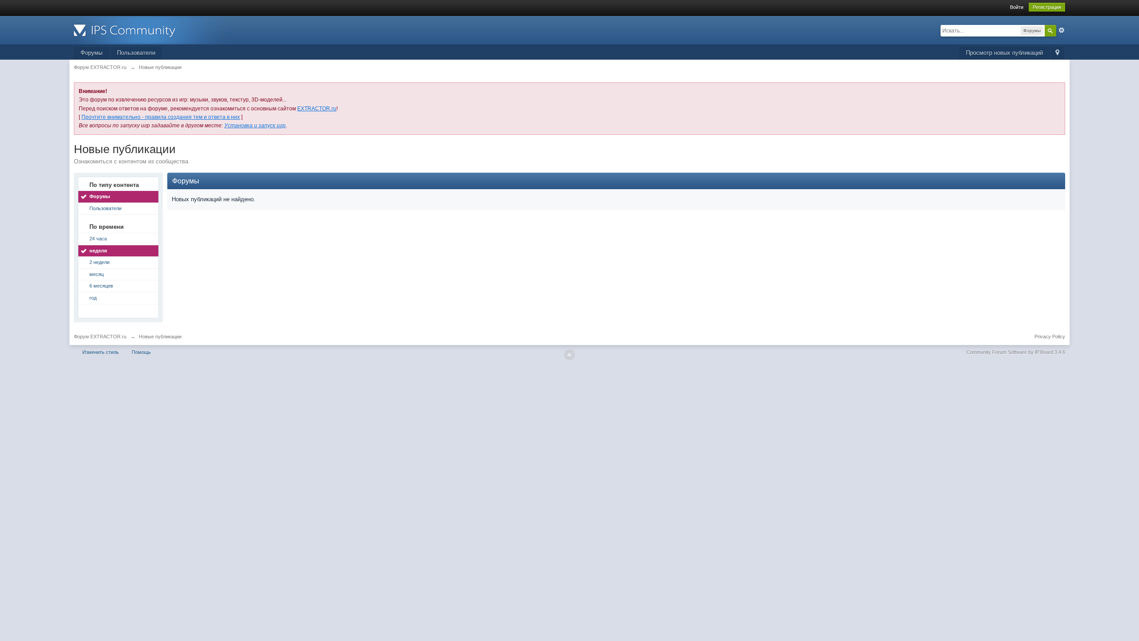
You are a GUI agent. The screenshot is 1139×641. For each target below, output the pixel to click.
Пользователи (136, 52)
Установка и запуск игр (255, 125)
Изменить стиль (100, 352)
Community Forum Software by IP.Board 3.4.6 (1015, 352)
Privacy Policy (1049, 336)
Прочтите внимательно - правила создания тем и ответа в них (160, 117)
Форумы (91, 52)
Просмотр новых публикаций (1004, 52)
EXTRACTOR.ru (316, 108)
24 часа (98, 238)
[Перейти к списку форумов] (153, 29)
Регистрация (1047, 7)
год (93, 297)
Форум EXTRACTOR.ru (100, 336)
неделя (98, 250)
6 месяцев (101, 285)
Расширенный (1061, 30)
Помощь (141, 352)
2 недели (99, 262)
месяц (96, 274)
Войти (1016, 7)
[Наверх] (569, 354)
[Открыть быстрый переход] (1057, 53)
